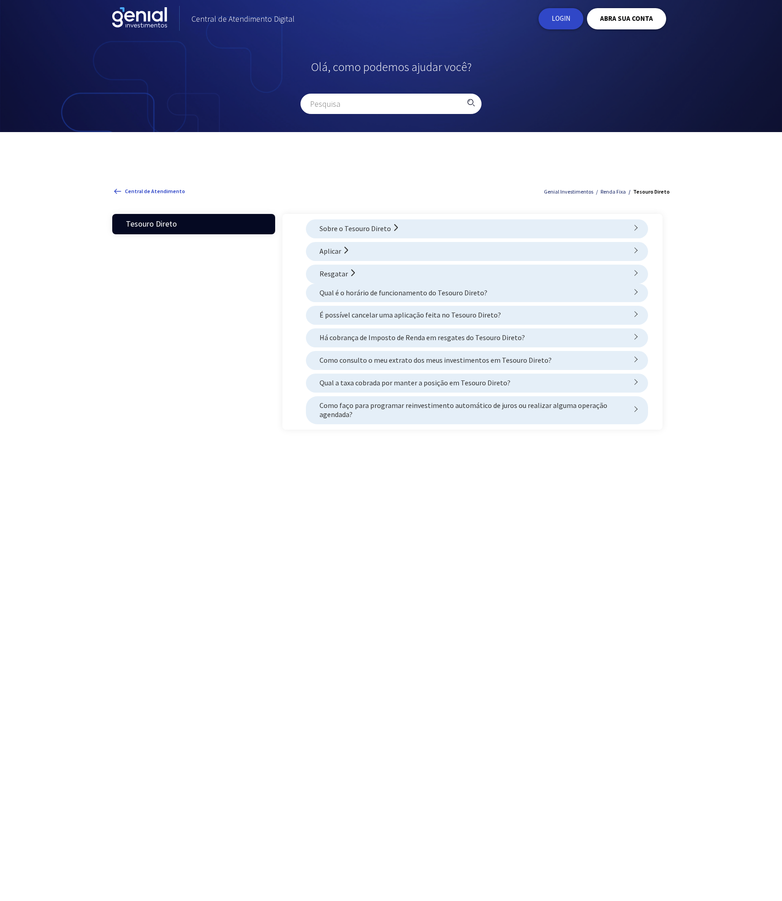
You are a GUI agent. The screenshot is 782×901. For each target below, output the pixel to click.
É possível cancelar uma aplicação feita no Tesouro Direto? (410, 314)
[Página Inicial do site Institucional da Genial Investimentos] (139, 18)
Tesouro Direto (651, 191)
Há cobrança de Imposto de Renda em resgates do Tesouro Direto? (422, 337)
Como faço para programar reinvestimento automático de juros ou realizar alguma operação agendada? (463, 410)
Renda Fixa (613, 191)
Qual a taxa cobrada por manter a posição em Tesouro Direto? (414, 382)
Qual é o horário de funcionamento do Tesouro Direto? (403, 292)
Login (561, 18)
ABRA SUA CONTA (626, 18)
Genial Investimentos (568, 191)
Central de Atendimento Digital (243, 19)
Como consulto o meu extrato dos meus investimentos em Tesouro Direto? (435, 360)
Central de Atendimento (155, 191)
